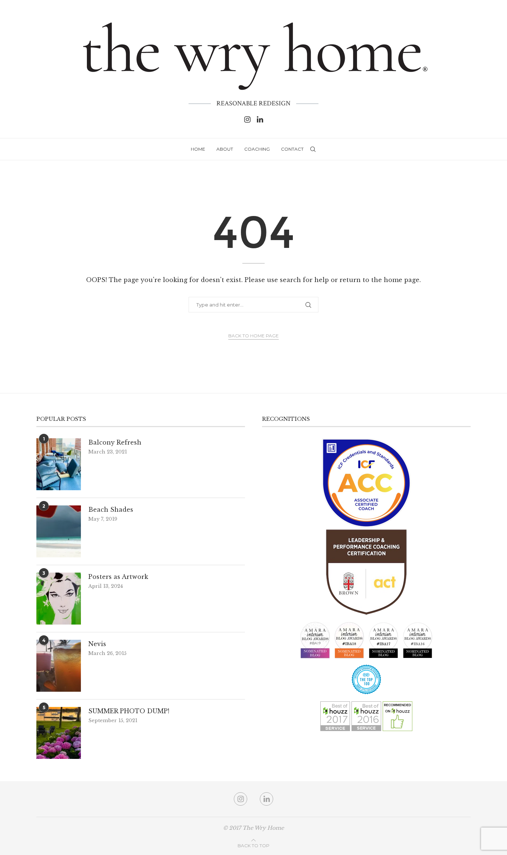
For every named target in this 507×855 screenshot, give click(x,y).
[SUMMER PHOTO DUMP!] (58, 733)
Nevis (97, 644)
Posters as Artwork (118, 576)
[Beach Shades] (58, 531)
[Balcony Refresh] (58, 464)
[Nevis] (58, 666)
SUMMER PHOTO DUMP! (128, 711)
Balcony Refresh (114, 442)
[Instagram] (247, 119)
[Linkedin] (260, 119)
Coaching (257, 149)
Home (198, 149)
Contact (292, 149)
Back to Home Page (253, 335)
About (224, 149)
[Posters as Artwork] (58, 599)
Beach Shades (110, 509)
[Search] (313, 149)
